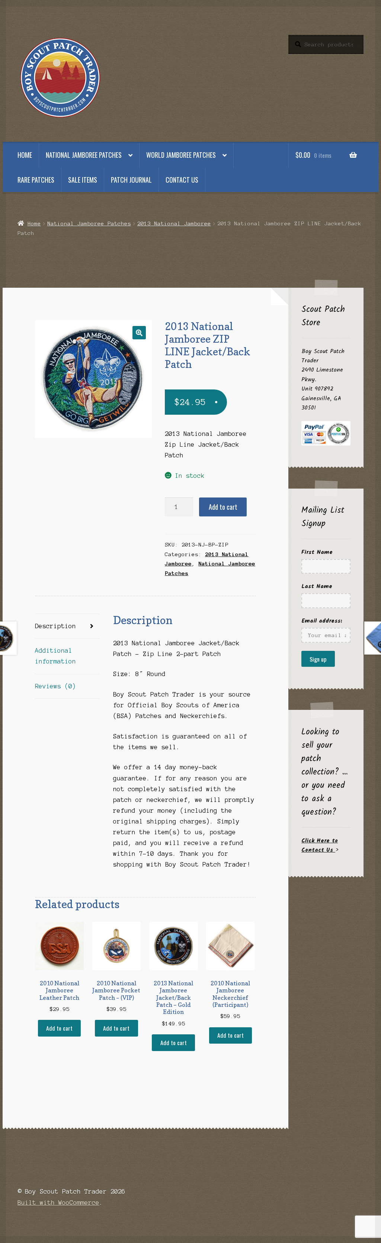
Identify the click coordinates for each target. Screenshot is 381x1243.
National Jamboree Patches (84, 155)
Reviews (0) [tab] (55, 686)
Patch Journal (131, 180)
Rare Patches (35, 180)
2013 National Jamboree (174, 223)
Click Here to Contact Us (319, 845)
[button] (139, 332)
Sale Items (82, 180)
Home (24, 155)
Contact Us (182, 180)
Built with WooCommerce (58, 1202)
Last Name (316, 586)
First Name (317, 552)
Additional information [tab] (55, 656)
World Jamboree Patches (181, 155)
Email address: (321, 621)
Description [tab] (55, 626)
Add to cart (223, 507)
